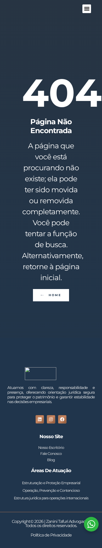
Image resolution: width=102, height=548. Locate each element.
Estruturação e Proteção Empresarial (51, 483)
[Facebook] (62, 419)
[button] (86, 8)
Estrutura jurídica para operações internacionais (51, 498)
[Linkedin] (40, 419)
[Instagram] (51, 419)
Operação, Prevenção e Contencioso (51, 490)
